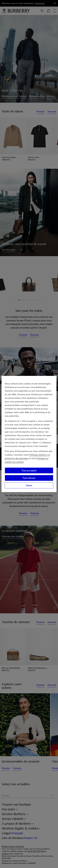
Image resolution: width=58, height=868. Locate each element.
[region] (29, 434)
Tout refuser (29, 478)
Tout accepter (29, 470)
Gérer (29, 485)
